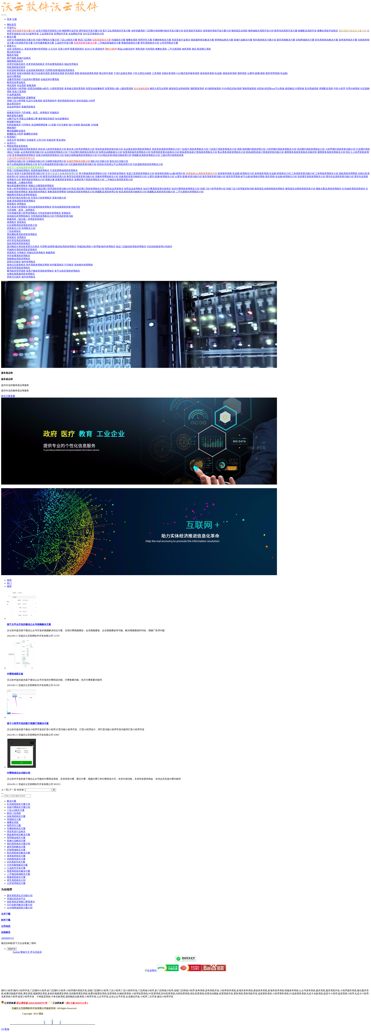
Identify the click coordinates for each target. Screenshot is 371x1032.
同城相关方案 (14, 819)
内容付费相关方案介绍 (18, 807)
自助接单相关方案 (16, 859)
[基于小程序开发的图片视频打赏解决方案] (21, 717)
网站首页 (11, 24)
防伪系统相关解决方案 (18, 853)
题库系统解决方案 (16, 846)
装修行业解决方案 (16, 840)
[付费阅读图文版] (21, 668)
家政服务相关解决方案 (18, 834)
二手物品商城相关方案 (18, 874)
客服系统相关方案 (16, 877)
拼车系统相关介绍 (16, 880)
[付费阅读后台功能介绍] (21, 767)
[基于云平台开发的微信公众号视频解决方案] (21, 618)
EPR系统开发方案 (16, 862)
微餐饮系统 (13, 822)
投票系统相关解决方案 (18, 871)
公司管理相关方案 (16, 883)
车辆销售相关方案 (16, 828)
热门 (9, 583)
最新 (9, 586)
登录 (9, 19)
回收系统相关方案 (16, 816)
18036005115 (7, 938)
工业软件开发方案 (16, 868)
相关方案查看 (8, 396)
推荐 (9, 580)
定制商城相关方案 (16, 850)
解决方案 (11, 801)
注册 (14, 19)
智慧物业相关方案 (16, 837)
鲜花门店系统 (14, 813)
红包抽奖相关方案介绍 (18, 804)
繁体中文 (25, 952)
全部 (9, 30)
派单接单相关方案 (16, 856)
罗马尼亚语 (36, 952)
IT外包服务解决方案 (17, 865)
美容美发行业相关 (16, 831)
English (16, 952)
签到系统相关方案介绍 (18, 843)
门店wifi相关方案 (15, 810)
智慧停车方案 (14, 825)
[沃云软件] (185, 7)
